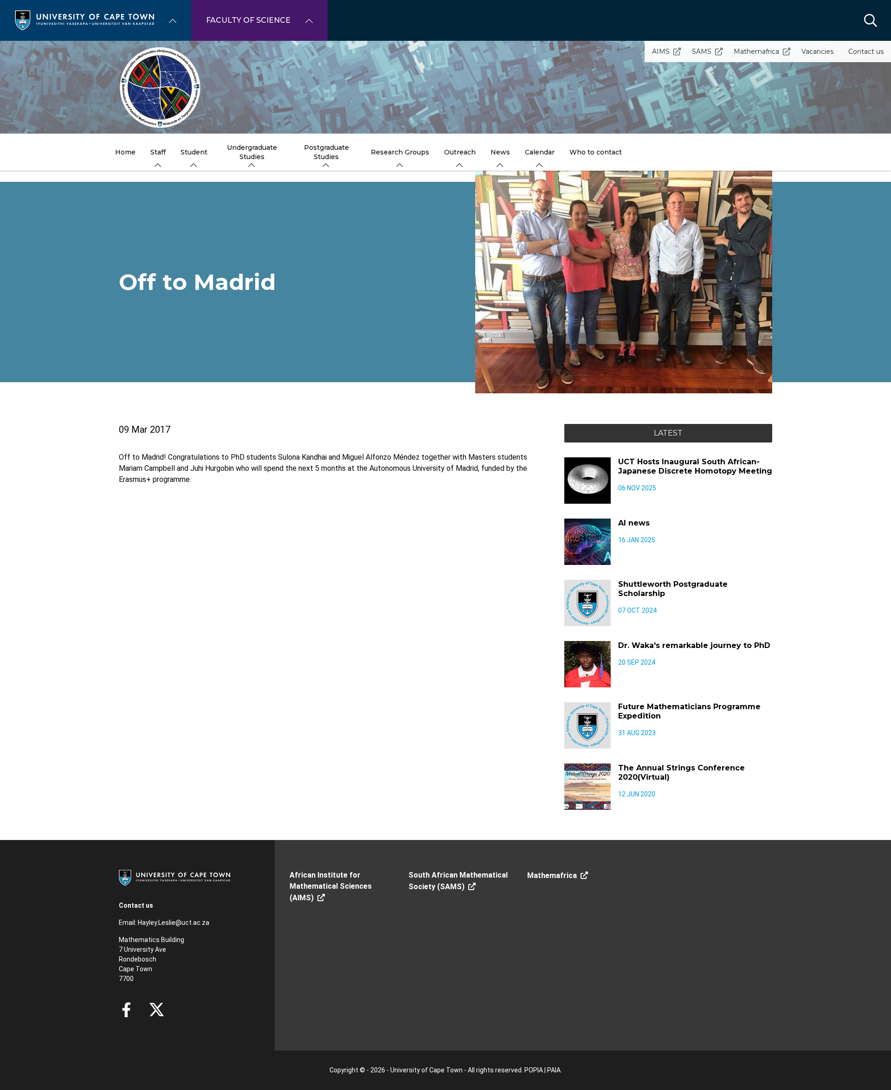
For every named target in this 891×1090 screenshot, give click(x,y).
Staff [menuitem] (158, 152)
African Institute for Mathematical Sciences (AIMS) (331, 886)
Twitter (156, 1010)
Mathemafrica (756, 51)
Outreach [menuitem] (460, 152)
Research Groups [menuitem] (400, 152)
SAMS (701, 51)
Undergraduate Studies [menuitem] (252, 152)
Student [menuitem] (194, 152)
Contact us (866, 51)
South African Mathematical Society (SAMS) (458, 881)
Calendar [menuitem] (540, 152)
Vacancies (817, 51)
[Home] (84, 19)
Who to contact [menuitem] (595, 152)
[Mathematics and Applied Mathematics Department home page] (445, 87)
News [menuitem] (500, 152)
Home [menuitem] (125, 152)
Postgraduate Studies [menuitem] (326, 152)
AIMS (661, 51)
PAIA (554, 1070)
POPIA (533, 1070)
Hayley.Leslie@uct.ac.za (173, 922)
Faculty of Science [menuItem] (248, 20)
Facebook (126, 1010)
